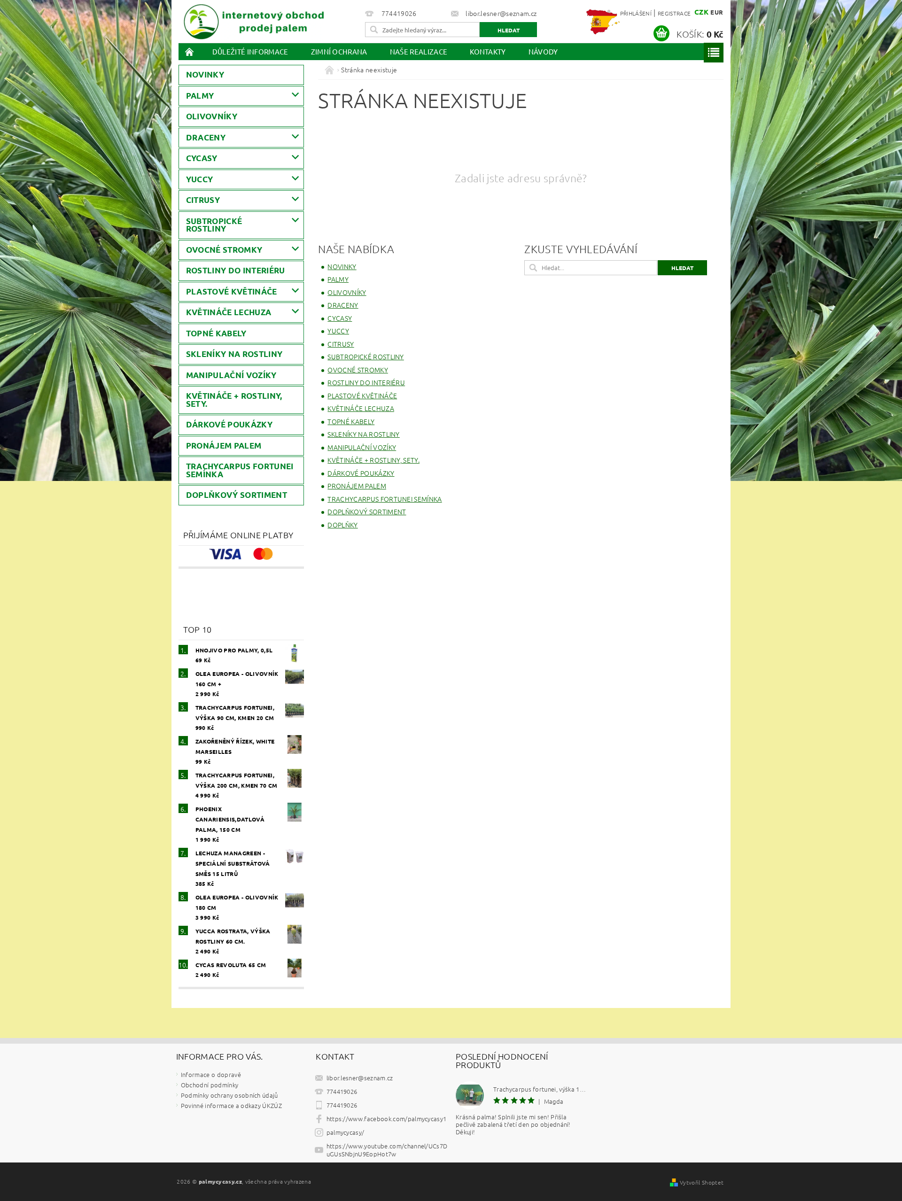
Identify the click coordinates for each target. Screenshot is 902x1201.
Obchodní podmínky (209, 1084)
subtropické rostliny (214, 225)
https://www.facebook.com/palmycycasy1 (387, 1118)
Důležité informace (250, 51)
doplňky (342, 524)
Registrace (674, 13)
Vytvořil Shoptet (701, 1182)
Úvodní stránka (190, 51)
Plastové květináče (231, 291)
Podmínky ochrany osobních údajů (229, 1095)
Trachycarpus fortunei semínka (240, 470)
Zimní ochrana (339, 51)
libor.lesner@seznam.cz (360, 1077)
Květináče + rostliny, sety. (234, 400)
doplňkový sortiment (236, 495)
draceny (206, 137)
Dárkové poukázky (229, 424)
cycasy (202, 158)
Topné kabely (216, 333)
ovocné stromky (224, 250)
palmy (200, 96)
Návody (543, 51)
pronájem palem (223, 445)
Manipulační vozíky (231, 375)
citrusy (203, 200)
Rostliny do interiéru (235, 270)
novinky (205, 74)
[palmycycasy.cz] (253, 20)
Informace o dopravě (211, 1074)
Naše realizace (418, 51)
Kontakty (488, 51)
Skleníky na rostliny (234, 354)
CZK (701, 11)
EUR (716, 12)
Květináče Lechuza (228, 312)
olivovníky (211, 116)
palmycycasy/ (346, 1132)
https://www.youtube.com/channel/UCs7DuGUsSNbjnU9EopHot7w (387, 1149)
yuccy (199, 179)
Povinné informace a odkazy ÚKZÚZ (231, 1105)
